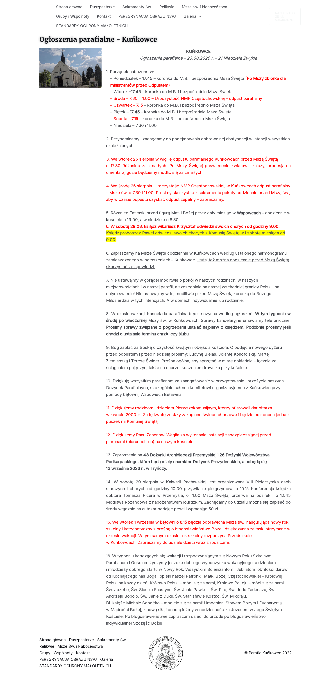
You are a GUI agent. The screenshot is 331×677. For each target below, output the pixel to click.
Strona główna (69, 7)
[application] (198, 16)
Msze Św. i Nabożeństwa (204, 7)
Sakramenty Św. (137, 7)
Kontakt (104, 16)
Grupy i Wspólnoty (72, 16)
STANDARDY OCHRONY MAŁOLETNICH (92, 26)
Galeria (190, 16)
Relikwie (166, 7)
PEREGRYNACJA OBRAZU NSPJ (147, 16)
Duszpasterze (102, 7)
